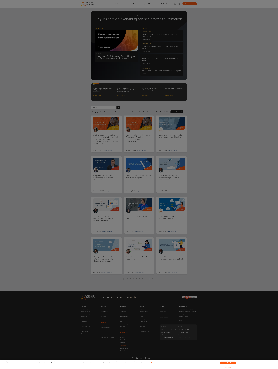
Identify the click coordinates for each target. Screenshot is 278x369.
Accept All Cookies (228, 362)
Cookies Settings (227, 367)
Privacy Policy (152, 362)
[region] (139, 364)
